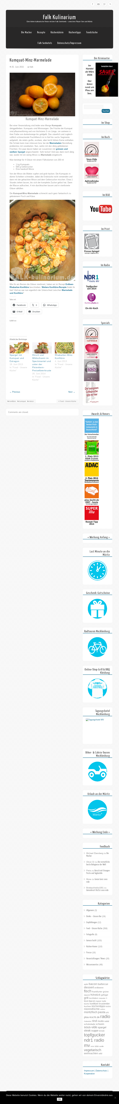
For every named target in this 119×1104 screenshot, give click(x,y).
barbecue (103, 984)
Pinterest (104, 4)
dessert (89, 987)
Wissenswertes (92, 964)
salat (106, 1021)
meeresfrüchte (92, 1009)
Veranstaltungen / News (95, 958)
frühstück (95, 994)
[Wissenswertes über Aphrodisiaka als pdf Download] (91, 184)
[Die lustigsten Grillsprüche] (91, 403)
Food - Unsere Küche (68, 401)
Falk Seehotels (45, 43)
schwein (100, 1024)
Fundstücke (92, 32)
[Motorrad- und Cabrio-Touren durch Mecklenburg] (97, 771)
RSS (110, 4)
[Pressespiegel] (91, 254)
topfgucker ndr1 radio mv (94, 1040)
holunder (102, 998)
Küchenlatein (57, 32)
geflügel (104, 995)
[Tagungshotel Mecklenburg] (97, 730)
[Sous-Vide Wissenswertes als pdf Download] (91, 162)
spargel (102, 1027)
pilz (107, 1012)
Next (71, 392)
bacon (93, 984)
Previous (15, 392)
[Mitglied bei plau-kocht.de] (91, 504)
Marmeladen (55, 143)
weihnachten (91, 1053)
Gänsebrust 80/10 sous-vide (97, 890)
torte (92, 1046)
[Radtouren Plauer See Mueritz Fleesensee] (97, 647)
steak (87, 1030)
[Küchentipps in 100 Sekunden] (91, 380)
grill (86, 997)
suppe (94, 1030)
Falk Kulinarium (59, 17)
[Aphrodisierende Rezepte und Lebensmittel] (91, 358)
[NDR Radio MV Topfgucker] (91, 290)
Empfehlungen (91, 922)
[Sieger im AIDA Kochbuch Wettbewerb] (91, 461)
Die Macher (26, 32)
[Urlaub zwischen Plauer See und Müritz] (97, 810)
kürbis (108, 1006)
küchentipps (98, 1006)
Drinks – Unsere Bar (93, 916)
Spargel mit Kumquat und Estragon (17, 358)
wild (100, 1053)
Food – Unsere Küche (94, 928)
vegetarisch (92, 1050)
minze (31, 401)
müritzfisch (90, 1012)
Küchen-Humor (91, 946)
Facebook (92, 4)
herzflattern (93, 998)
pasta (101, 1012)
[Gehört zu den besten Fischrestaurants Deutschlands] (91, 439)
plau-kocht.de (92, 1017)
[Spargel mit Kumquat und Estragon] (19, 347)
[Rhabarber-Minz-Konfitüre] (64, 347)
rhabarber (87, 1021)
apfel (86, 984)
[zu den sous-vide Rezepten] (91, 342)
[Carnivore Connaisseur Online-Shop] (97, 688)
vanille (101, 1046)
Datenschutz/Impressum (69, 43)
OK (59, 1099)
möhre (102, 1009)
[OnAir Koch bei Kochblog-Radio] (91, 312)
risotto (101, 1021)
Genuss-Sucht (91, 940)
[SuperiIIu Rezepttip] (91, 526)
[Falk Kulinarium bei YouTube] (101, 218)
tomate (102, 1031)
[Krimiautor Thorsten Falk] (101, 96)
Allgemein (90, 910)
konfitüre (12, 401)
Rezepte (41, 32)
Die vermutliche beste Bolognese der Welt (98, 863)
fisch (87, 991)
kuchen (87, 1006)
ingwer (98, 1001)
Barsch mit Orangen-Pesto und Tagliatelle (98, 872)
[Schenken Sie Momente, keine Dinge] (97, 608)
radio (105, 1016)
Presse (89, 952)
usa (96, 1046)
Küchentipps (75, 32)
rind (94, 1021)
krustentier (104, 1003)
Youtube (98, 4)
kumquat (22, 401)
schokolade (89, 1024)
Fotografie (90, 934)
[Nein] (115, 1097)
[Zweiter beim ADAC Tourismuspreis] (91, 482)
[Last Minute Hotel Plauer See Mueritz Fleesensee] (97, 570)
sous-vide (90, 1027)
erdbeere (99, 987)
